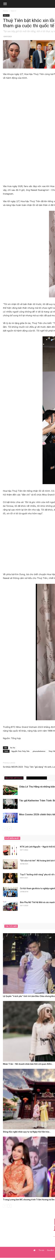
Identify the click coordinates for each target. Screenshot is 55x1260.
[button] (5, 4)
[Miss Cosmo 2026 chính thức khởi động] (10, 818)
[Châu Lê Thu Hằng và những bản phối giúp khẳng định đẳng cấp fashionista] (10, 790)
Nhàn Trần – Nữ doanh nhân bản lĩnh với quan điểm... (28, 1064)
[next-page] (9, 828)
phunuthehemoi (39, 751)
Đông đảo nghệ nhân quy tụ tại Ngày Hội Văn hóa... (27, 1132)
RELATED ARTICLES (14, 778)
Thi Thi (12, 748)
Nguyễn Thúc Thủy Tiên (20, 751)
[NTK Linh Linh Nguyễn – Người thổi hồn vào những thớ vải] (10, 850)
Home (5, 11)
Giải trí (13, 11)
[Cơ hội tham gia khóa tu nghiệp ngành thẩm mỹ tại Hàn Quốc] (10, 892)
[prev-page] (5, 828)
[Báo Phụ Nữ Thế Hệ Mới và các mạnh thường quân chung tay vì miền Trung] (10, 906)
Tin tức (41, 1250)
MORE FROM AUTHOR (36, 778)
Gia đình (50, 1250)
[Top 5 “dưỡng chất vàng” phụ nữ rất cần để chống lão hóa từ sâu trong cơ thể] (10, 878)
